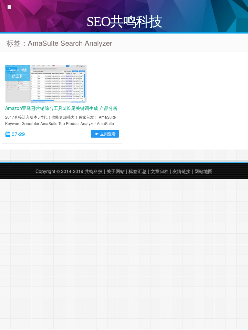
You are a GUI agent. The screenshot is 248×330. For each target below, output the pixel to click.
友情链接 (181, 171)
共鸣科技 (94, 171)
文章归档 (159, 171)
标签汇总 (138, 171)
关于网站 (116, 171)
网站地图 (203, 171)
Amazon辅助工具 (17, 73)
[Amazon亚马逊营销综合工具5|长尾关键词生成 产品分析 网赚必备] (46, 83)
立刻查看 (107, 133)
